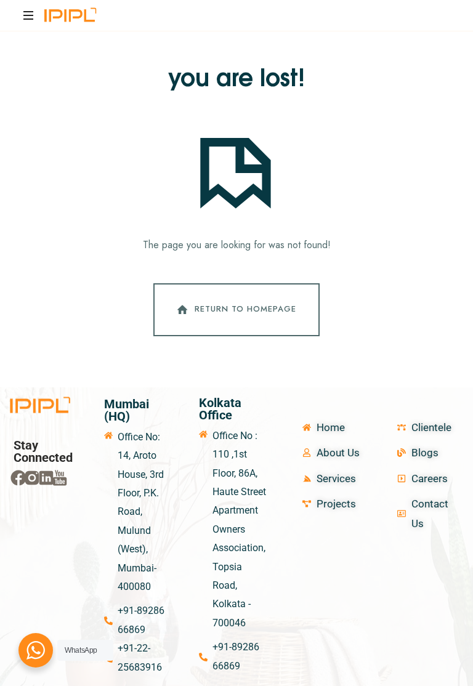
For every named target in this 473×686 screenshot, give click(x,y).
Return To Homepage (245, 309)
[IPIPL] (71, 15)
